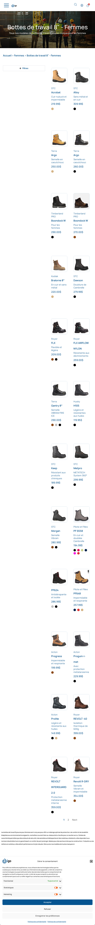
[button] (91, 861)
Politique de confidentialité (37, 922)
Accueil (7, 55)
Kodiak (54, 276)
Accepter (48, 902)
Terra (54, 150)
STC (53, 88)
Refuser (47, 909)
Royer (54, 338)
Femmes (19, 55)
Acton (54, 652)
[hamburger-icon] (6, 5)
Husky (76, 401)
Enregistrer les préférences (48, 916)
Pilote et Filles (80, 526)
